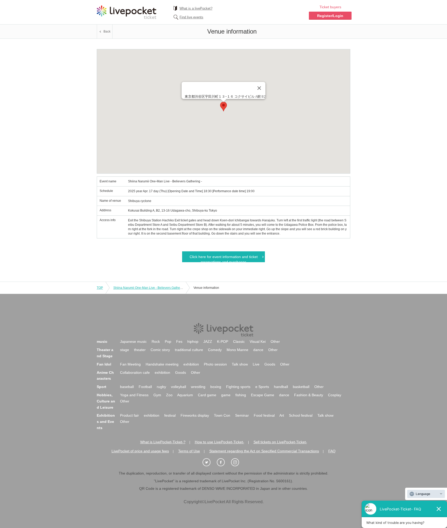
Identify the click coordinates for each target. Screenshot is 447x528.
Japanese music (133, 341)
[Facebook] (223, 462)
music (102, 341)
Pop (168, 341)
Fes (179, 341)
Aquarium (185, 395)
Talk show (240, 364)
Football (145, 387)
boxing (215, 387)
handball (281, 387)
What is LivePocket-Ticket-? (162, 442)
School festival (300, 415)
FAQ (332, 451)
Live (256, 364)
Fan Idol (104, 364)
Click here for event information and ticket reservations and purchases (224, 258)
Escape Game (262, 395)
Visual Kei (258, 341)
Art (281, 415)
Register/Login (330, 16)
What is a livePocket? (196, 8)
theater (140, 350)
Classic (239, 341)
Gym (157, 395)
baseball (127, 387)
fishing (240, 395)
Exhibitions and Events (106, 421)
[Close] (259, 88)
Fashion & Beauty (308, 395)
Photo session (215, 364)
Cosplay (334, 395)
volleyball (178, 387)
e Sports (262, 387)
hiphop (192, 341)
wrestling (198, 387)
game (225, 395)
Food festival (264, 415)
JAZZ (207, 341)
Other (275, 341)
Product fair (129, 415)
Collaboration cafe (135, 372)
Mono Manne (237, 350)
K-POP (222, 341)
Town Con (222, 415)
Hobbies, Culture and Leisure (106, 401)
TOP (100, 288)
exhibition (191, 364)
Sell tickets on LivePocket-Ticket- (280, 442)
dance (258, 350)
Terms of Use (189, 451)
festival (170, 415)
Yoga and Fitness (134, 395)
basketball (301, 387)
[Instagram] (237, 462)
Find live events (191, 17)
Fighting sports (238, 387)
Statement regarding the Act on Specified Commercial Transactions (264, 451)
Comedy (215, 350)
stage (124, 350)
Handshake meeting (162, 364)
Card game (207, 395)
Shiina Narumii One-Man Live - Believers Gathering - (150, 288)
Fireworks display (195, 415)
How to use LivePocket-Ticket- (219, 442)
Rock (156, 341)
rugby (161, 387)
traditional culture (189, 350)
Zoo (169, 395)
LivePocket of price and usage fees (140, 451)
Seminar (242, 415)
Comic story (160, 350)
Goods (269, 364)
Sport (101, 387)
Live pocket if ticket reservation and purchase (126, 12)
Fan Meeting (130, 364)
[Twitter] (209, 462)
